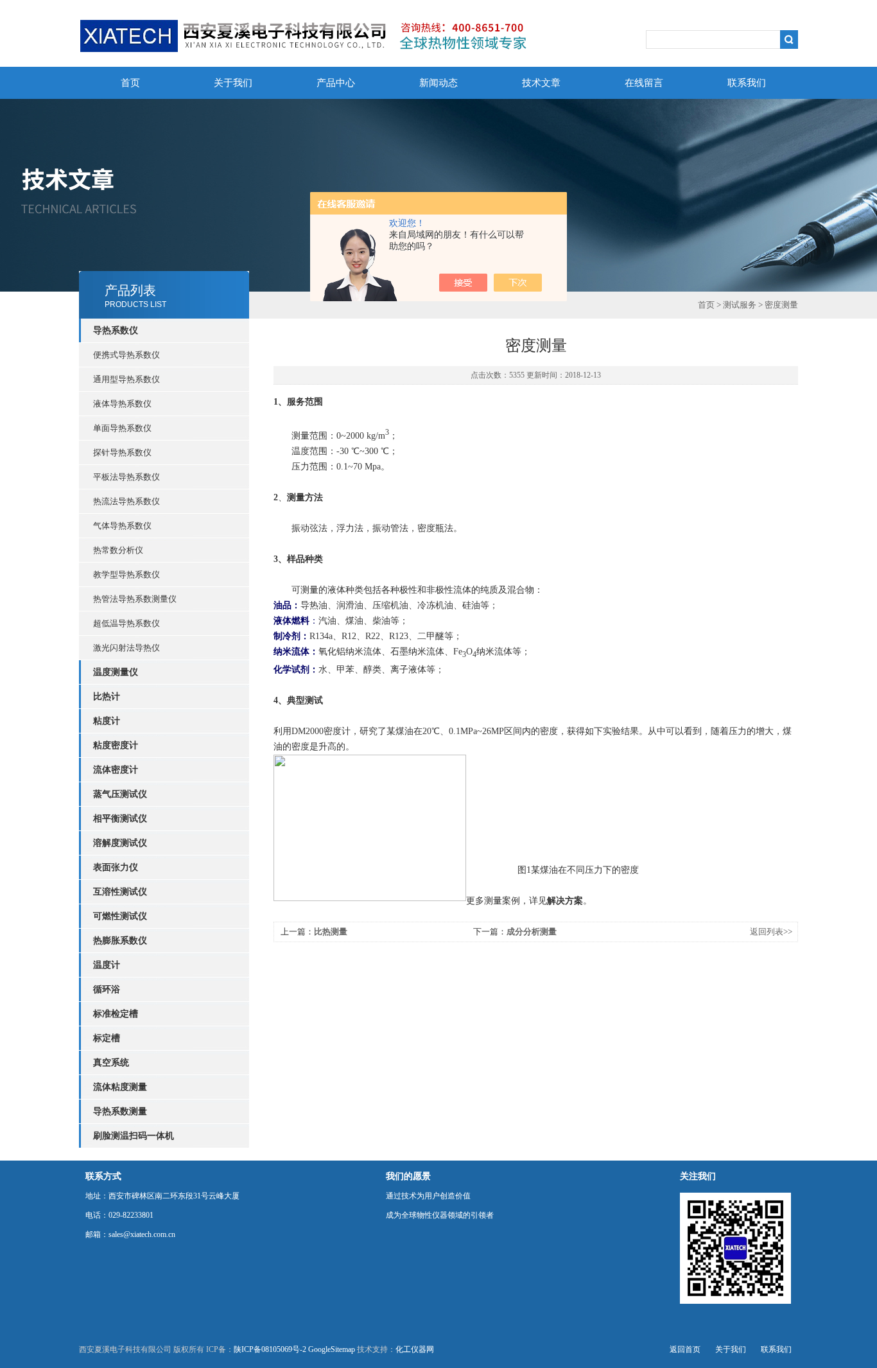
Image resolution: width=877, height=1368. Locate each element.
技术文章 (541, 83)
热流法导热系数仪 (126, 501)
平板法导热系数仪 (126, 477)
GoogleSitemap (331, 1349)
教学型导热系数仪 (126, 574)
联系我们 (746, 83)
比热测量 (330, 931)
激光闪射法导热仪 (126, 648)
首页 (130, 83)
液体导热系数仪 (122, 403)
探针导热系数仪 (122, 452)
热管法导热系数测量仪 (135, 599)
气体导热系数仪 (122, 526)
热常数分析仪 (118, 550)
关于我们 (233, 83)
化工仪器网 (414, 1349)
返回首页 (685, 1349)
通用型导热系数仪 (126, 379)
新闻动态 (438, 83)
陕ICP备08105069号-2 (270, 1349)
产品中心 (336, 83)
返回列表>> (771, 931)
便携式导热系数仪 (126, 355)
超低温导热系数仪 (126, 623)
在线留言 (644, 83)
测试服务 (739, 305)
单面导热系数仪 (122, 428)
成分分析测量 (532, 931)
